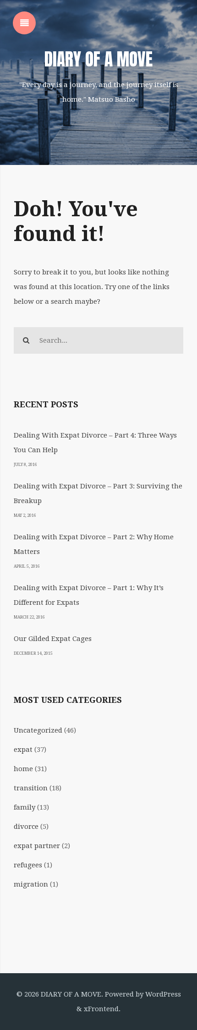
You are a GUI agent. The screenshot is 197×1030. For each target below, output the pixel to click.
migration (31, 884)
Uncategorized (38, 730)
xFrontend (101, 1009)
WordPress (163, 994)
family (24, 807)
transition (31, 788)
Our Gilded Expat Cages (53, 639)
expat (23, 749)
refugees (28, 865)
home (23, 769)
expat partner (37, 846)
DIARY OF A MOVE (98, 59)
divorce (26, 826)
